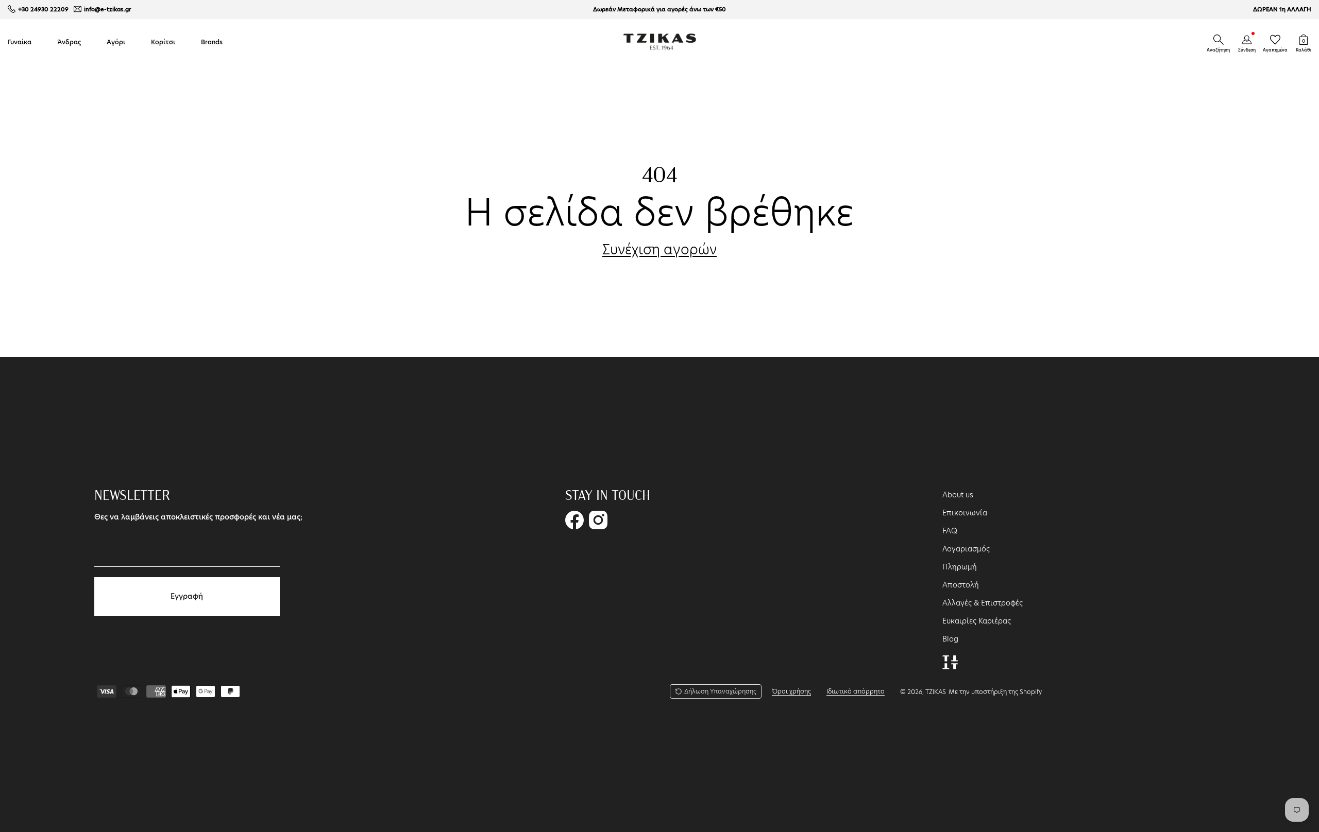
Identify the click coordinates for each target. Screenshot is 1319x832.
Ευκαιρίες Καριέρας (976, 621)
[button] (1218, 39)
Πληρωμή (959, 567)
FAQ (949, 531)
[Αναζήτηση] (1218, 39)
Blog (950, 639)
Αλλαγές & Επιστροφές (982, 603)
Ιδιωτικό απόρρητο (855, 691)
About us (957, 495)
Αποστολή (960, 585)
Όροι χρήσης (791, 691)
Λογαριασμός (966, 549)
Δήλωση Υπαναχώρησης (720, 691)
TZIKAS (935, 691)
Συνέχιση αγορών (659, 249)
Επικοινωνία (964, 513)
